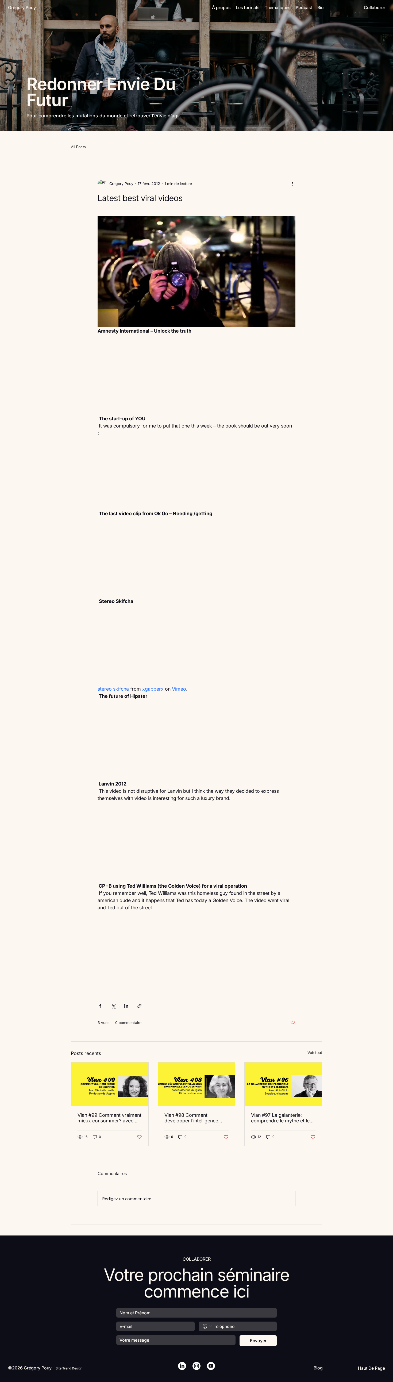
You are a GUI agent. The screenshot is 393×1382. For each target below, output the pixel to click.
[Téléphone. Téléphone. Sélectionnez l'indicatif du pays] (207, 1326)
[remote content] (196, 378)
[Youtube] (211, 1366)
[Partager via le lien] (139, 1005)
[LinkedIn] (182, 1366)
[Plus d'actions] (292, 183)
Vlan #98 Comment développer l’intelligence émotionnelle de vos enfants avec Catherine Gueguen (195, 1117)
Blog (318, 1368)
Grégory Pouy (22, 7)
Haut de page (371, 1368)
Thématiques (277, 7)
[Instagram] (196, 1366)
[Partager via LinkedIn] (126, 1005)
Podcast (304, 7)
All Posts (78, 146)
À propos (221, 7)
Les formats (247, 7)
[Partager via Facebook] (100, 1005)
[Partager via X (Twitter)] (113, 1005)
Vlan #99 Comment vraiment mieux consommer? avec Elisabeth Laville (109, 1117)
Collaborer (374, 7)
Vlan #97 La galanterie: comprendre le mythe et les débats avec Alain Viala (281, 1117)
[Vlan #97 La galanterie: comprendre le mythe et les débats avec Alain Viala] (283, 1084)
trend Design (72, 1368)
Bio (320, 7)
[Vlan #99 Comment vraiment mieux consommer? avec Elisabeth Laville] (109, 1084)
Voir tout (314, 1052)
